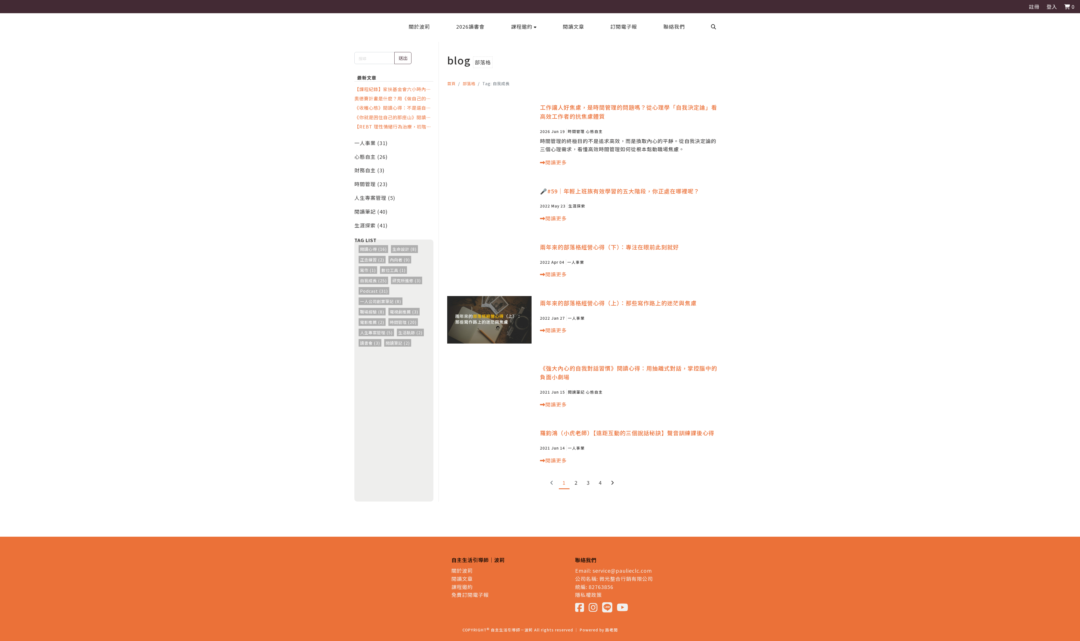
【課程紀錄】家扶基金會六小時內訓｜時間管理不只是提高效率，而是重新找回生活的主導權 (392, 89)
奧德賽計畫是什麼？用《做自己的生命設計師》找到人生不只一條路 (392, 98)
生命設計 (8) (404, 249)
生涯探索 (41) (371, 225)
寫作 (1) (368, 270)
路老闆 (611, 630)
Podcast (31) (374, 291)
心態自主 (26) (371, 156)
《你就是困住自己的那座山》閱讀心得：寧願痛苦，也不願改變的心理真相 (392, 117)
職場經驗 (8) (372, 312)
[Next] (612, 482)
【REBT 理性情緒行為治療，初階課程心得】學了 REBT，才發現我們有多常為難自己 (392, 126)
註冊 (1034, 6)
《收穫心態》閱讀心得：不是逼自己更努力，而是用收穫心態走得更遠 (392, 107)
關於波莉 (462, 570)
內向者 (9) (400, 260)
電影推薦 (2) (372, 322)
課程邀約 (462, 586)
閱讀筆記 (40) (371, 211)
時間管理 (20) (403, 322)
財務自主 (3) (369, 170)
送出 (403, 58)
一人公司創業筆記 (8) (380, 301)
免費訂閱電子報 (470, 594)
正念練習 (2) (372, 260)
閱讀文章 (462, 578)
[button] (524, 26)
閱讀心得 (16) (373, 249)
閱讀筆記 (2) (398, 343)
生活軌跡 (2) (410, 332)
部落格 (469, 83)
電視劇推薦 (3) (404, 312)
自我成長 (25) (373, 280)
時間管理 (576, 131)
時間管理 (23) (371, 184)
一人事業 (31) (371, 142)
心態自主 (594, 131)
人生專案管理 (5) (374, 197)
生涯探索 (576, 206)
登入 (1052, 6)
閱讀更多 (556, 162)
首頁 (451, 83)
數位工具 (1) (393, 270)
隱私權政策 (588, 594)
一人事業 (575, 262)
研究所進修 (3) (406, 280)
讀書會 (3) (370, 343)
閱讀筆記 (576, 392)
